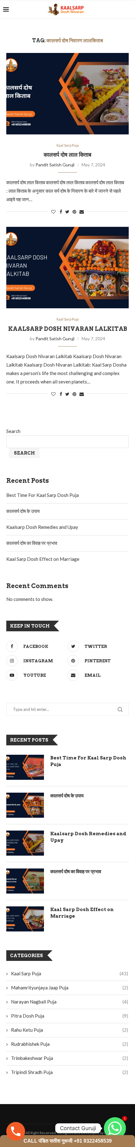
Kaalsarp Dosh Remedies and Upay (42, 527)
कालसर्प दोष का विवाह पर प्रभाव (31, 543)
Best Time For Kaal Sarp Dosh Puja (42, 495)
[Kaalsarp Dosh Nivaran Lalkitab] (67, 267)
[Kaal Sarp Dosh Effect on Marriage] (25, 918)
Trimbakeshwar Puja (69, 1058)
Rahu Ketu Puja (69, 1030)
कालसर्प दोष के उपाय (23, 511)
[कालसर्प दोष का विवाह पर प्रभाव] (25, 881)
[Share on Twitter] (67, 211)
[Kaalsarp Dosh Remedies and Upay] (25, 843)
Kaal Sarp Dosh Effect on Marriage (42, 559)
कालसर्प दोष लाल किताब (67, 154)
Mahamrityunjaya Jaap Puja (69, 987)
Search (13, 431)
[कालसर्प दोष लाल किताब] (67, 93)
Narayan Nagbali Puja (69, 1001)
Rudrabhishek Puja (69, 1044)
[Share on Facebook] (61, 211)
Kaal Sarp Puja (68, 145)
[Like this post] (53, 211)
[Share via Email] (81, 211)
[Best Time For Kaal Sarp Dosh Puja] (25, 767)
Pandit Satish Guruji (54, 164)
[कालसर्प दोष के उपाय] (25, 805)
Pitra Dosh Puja (69, 1016)
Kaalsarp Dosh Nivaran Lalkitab (67, 329)
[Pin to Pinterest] (74, 211)
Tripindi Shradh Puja (69, 1072)
